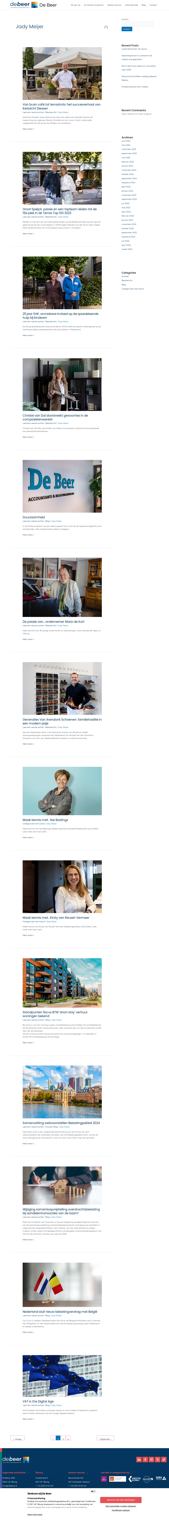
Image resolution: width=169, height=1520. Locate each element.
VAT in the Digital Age (38, 1401)
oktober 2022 (128, 228)
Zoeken (125, 19)
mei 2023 (126, 207)
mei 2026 (126, 145)
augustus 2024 (128, 182)
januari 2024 (127, 191)
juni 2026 (126, 141)
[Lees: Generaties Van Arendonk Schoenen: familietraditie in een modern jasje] (62, 688)
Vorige (17, 1439)
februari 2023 (128, 216)
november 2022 (129, 224)
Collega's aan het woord (34, 823)
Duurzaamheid (34, 517)
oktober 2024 (128, 174)
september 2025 (129, 153)
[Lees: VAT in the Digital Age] (62, 1376)
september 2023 (129, 199)
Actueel (49, 1127)
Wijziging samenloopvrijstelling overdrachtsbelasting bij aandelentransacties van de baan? (61, 1211)
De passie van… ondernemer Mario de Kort (53, 622)
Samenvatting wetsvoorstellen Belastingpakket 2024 (61, 1123)
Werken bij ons (114, 5)
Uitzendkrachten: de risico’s (134, 49)
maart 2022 (127, 249)
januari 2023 (127, 220)
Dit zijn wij (75, 5)
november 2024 (129, 170)
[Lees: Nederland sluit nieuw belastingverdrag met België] (62, 1284)
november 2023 (129, 195)
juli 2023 (125, 203)
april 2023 (126, 212)
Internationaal (131, 5)
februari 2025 (128, 162)
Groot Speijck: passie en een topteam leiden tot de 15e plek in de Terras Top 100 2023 (60, 211)
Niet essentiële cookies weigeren (121, 1506)
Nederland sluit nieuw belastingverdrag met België (60, 1312)
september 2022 (129, 232)
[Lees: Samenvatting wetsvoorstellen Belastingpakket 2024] (62, 1092)
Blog (144, 5)
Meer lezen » (28, 129)
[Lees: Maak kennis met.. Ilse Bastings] (62, 791)
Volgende (105, 1439)
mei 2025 (126, 157)
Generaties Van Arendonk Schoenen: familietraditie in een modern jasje (62, 721)
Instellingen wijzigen (121, 1510)
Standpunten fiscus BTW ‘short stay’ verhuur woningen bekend (55, 1014)
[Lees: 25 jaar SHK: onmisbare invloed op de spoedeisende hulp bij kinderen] (62, 282)
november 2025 (129, 149)
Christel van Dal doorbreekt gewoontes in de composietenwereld (55, 417)
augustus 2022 (128, 237)
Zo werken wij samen (94, 5)
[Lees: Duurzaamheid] (62, 486)
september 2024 (129, 178)
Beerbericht (51, 112)
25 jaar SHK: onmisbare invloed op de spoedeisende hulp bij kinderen (60, 316)
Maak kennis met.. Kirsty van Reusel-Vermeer (56, 918)
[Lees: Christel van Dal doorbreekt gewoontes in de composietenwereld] (62, 384)
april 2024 (126, 187)
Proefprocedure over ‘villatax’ (135, 87)
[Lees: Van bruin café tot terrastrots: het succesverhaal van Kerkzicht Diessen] (62, 73)
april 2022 (126, 245)
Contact (153, 5)
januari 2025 (127, 166)
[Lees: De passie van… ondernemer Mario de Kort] (62, 587)
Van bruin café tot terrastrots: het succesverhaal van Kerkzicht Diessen (62, 106)
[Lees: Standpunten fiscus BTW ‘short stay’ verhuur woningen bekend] (62, 983)
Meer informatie (35, 1514)
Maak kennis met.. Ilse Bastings (45, 820)
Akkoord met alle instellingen (121, 1500)
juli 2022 (125, 241)
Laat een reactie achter (33, 112)
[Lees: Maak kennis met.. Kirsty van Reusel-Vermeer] (62, 886)
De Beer (48, 5)
